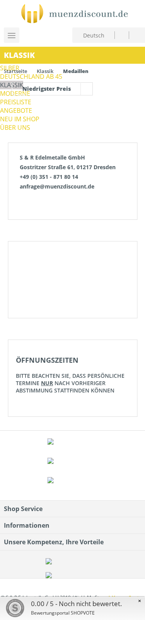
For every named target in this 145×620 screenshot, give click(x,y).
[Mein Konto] (122, 35)
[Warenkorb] (136, 34)
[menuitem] (122, 35)
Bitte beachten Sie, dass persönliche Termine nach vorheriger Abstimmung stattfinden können (70, 374)
